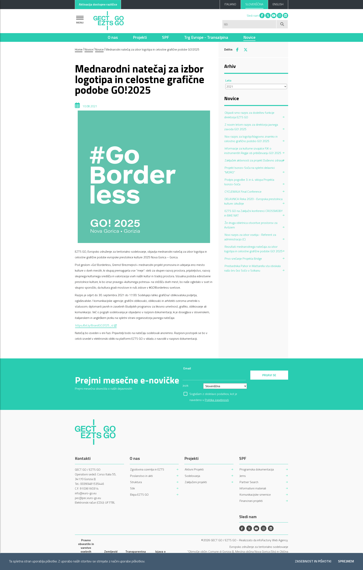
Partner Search (249, 482)
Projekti (140, 37)
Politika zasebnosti (217, 400)
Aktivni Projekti (194, 469)
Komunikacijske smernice (255, 494)
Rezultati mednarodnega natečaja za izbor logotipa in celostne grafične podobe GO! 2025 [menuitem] (253, 248)
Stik (132, 488)
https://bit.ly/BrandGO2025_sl (96, 325)
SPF (165, 37)
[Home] (108, 19)
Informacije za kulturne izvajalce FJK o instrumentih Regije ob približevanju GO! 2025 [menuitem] (252, 150)
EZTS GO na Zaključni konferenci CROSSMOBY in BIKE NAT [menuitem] (253, 213)
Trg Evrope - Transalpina (206, 37)
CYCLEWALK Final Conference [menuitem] (243, 191)
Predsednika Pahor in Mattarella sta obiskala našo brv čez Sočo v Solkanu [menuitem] (252, 268)
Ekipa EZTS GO (139, 494)
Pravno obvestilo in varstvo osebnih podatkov (86, 548)
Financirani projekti (251, 501)
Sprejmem (346, 561)
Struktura (136, 482)
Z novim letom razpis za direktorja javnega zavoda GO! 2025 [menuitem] (251, 126)
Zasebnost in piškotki (313, 561)
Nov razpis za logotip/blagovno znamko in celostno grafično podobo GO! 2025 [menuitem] (251, 138)
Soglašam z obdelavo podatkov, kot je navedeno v (213, 394)
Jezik (185, 385)
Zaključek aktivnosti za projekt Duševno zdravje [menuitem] (254, 160)
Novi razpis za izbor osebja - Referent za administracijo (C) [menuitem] (250, 236)
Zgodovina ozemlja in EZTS (147, 469)
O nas (113, 37)
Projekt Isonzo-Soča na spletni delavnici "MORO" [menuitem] (249, 169)
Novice (249, 37)
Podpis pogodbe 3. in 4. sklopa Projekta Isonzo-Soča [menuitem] (249, 181)
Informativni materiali (253, 488)
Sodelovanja (192, 476)
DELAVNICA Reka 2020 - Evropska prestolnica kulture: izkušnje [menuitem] (253, 201)
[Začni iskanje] (282, 24)
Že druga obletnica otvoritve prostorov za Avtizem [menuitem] (250, 225)
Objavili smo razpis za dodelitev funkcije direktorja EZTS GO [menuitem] (249, 114)
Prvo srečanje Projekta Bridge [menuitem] (243, 258)
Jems (243, 476)
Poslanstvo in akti (141, 476)
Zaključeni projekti (196, 482)
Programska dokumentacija (257, 469)
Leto (228, 80)
